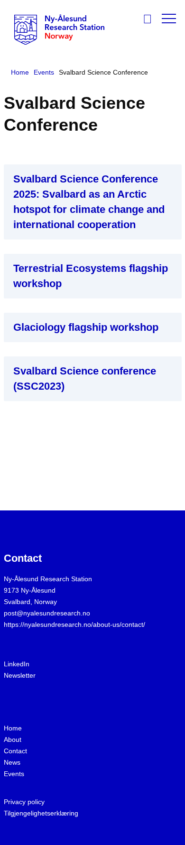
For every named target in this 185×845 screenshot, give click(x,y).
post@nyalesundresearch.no (47, 613)
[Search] (151, 20)
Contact (15, 751)
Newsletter (20, 675)
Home (13, 728)
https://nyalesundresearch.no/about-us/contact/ (74, 624)
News (12, 762)
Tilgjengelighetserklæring (41, 813)
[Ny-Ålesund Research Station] (59, 29)
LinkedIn (16, 664)
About (12, 739)
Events (14, 774)
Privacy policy (24, 802)
